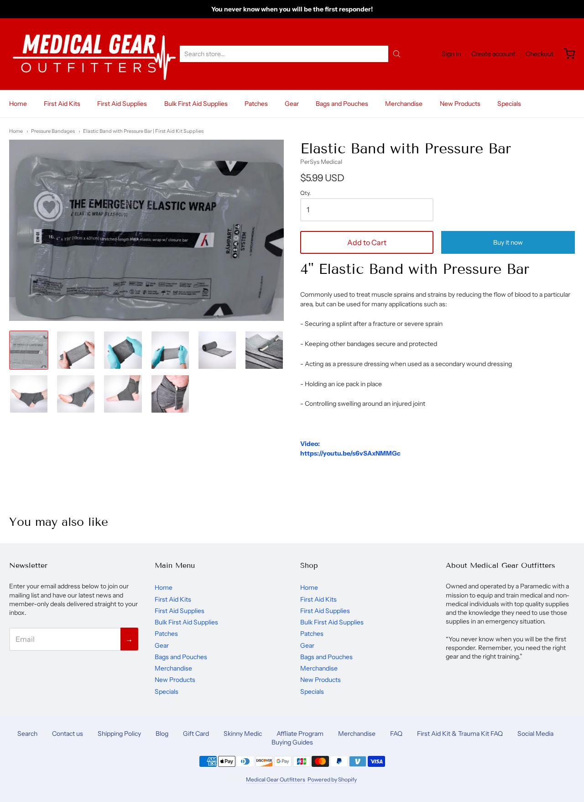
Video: (310, 444)
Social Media (535, 733)
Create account (493, 54)
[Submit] (396, 54)
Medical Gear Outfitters (275, 779)
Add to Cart (366, 242)
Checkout (539, 54)
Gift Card (196, 733)
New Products (460, 104)
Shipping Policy (119, 733)
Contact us (67, 733)
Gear (292, 104)
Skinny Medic (243, 733)
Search (27, 733)
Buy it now (508, 242)
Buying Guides (292, 742)
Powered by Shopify (332, 779)
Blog (162, 733)
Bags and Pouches (342, 104)
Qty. (305, 193)
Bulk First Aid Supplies (196, 104)
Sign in (451, 54)
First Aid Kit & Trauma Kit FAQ (460, 733)
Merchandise (403, 104)
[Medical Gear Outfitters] (94, 54)
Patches (256, 104)
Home (18, 104)
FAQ (396, 733)
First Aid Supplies (122, 104)
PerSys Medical (321, 161)
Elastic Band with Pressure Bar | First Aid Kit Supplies (143, 131)
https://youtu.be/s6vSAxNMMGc (350, 453)
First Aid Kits (62, 104)
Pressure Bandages (53, 131)
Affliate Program (299, 733)
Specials (509, 104)
